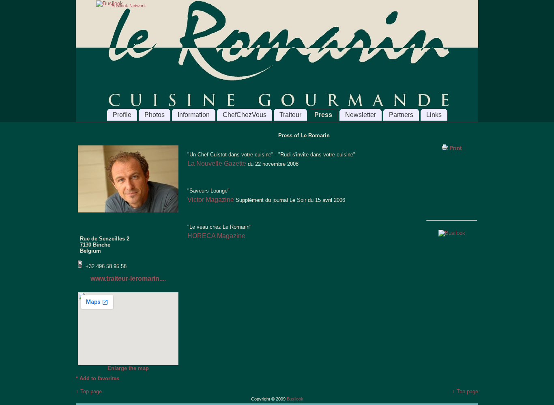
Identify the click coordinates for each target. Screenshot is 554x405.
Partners (401, 114)
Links (434, 114)
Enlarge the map (128, 368)
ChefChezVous (244, 114)
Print (455, 148)
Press (323, 114)
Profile (122, 114)
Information (194, 114)
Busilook (295, 398)
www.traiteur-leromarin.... (128, 278)
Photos (154, 114)
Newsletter (360, 114)
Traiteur (290, 114)
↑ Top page (89, 391)
